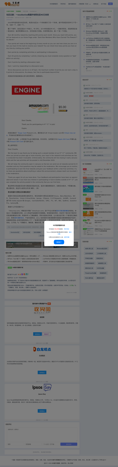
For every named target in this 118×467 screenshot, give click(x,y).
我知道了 (59, 242)
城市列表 (66, 237)
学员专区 (66, 229)
